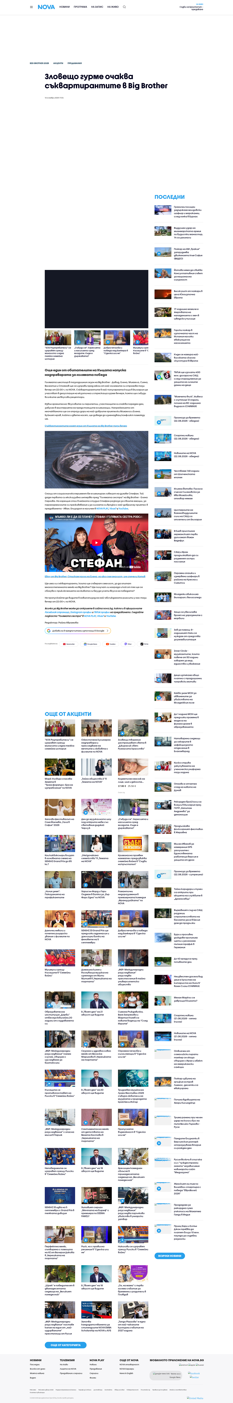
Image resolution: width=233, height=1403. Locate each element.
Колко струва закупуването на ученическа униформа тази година (187, 767)
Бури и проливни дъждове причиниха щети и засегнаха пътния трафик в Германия (186, 940)
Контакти (108, 1390)
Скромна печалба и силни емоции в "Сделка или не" (132, 1054)
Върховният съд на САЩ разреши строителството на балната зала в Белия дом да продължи (188, 916)
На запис (97, 6)
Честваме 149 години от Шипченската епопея (186, 474)
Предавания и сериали (71, 1373)
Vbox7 (112, 508)
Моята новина (37, 1373)
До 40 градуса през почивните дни (185, 960)
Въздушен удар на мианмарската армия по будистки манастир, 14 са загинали (188, 233)
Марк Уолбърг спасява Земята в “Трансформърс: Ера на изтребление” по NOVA (59, 783)
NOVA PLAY (102, 508)
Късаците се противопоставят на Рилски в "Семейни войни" (60, 1093)
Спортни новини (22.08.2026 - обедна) (186, 437)
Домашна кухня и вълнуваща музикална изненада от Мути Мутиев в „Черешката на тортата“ (96, 975)
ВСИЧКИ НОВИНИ (169, 1255)
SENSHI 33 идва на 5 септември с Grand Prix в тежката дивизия (59, 1210)
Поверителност (132, 1390)
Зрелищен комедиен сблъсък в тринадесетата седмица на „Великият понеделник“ (131, 1174)
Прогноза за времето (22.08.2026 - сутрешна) (188, 873)
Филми (93, 1378)
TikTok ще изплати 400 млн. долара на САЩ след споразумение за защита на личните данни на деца (187, 378)
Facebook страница (57, 612)
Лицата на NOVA (68, 1369)
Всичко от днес (37, 1369)
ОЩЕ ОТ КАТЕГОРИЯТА (66, 1345)
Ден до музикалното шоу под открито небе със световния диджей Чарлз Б (96, 823)
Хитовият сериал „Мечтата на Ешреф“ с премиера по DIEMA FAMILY (95, 1211)
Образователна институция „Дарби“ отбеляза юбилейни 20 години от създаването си (59, 1017)
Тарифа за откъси (84, 1390)
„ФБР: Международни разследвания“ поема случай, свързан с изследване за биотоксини (58, 1057)
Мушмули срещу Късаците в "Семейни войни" (58, 972)
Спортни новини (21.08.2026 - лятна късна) (185, 1018)
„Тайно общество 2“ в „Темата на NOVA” (94, 780)
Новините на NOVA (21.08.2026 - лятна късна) (185, 1036)
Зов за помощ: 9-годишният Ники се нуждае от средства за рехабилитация (187, 634)
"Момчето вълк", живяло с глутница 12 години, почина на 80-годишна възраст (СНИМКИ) (188, 401)
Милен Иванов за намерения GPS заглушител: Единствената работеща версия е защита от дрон (186, 851)
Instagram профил (81, 612)
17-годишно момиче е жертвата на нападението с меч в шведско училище (186, 314)
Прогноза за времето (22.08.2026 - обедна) (187, 419)
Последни (35, 1364)
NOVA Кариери (127, 1369)
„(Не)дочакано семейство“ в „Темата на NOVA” (94, 858)
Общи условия (119, 1390)
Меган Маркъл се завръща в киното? (185, 999)
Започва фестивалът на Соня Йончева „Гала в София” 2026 (59, 822)
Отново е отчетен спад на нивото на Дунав (185, 786)
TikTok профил (102, 612)
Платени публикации (37, 1392)
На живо (113, 6)
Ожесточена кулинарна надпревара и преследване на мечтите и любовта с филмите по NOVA (96, 745)
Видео (33, 1378)
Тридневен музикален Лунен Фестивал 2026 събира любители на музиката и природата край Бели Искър (132, 1096)
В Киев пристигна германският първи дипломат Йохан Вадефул (186, 536)
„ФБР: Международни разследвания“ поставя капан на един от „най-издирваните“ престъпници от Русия (59, 1327)
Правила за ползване (159, 1390)
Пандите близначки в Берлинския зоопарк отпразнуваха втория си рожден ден (187, 1143)
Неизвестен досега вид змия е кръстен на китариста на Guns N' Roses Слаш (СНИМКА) (188, 981)
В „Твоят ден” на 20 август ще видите (92, 1091)
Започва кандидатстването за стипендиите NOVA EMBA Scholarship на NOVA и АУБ (96, 1326)
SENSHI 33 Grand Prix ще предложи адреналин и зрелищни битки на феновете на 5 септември (95, 936)
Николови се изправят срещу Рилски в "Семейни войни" (133, 1249)
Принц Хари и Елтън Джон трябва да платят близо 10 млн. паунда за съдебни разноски (186, 1232)
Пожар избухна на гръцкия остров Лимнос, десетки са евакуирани (186, 1083)
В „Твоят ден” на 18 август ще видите (92, 1287)
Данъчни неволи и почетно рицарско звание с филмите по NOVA (57, 935)
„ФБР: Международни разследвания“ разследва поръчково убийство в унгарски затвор (131, 1213)
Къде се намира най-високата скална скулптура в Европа (186, 357)
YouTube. (111, 616)
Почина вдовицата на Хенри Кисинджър (187, 1101)
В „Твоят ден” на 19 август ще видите (92, 1169)
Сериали (94, 1373)
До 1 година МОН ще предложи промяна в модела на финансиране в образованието (186, 720)
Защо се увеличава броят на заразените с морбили (188, 615)
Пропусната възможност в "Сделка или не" (132, 1132)
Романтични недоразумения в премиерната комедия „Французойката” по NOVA (132, 897)
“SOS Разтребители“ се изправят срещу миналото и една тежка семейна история (59, 744)
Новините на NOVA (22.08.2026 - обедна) (186, 455)
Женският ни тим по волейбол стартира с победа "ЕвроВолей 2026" (187, 1188)
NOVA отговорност (129, 1364)
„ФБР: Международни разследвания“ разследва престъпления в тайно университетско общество (131, 977)
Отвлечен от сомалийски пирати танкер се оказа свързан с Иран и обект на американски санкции (188, 1059)
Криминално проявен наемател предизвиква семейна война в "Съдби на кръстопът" (132, 859)
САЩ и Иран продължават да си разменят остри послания (186, 557)
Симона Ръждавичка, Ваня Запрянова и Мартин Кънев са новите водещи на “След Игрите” (133, 1017)
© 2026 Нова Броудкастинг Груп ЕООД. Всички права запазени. (52, 1398)
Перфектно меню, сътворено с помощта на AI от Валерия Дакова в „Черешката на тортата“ (59, 1252)
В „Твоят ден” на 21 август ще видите (92, 1013)
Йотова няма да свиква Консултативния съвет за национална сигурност (188, 275)
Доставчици (98, 1390)
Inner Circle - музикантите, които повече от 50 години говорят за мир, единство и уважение (187, 657)
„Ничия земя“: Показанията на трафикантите (55, 894)
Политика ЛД (145, 1390)
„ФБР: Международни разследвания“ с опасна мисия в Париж (59, 1132)
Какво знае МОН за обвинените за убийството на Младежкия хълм (185, 698)
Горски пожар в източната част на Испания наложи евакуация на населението (186, 336)
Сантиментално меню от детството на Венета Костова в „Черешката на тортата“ (95, 1135)
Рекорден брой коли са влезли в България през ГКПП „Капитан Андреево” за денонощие (187, 808)
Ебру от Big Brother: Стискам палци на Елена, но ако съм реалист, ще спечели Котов (95, 576)
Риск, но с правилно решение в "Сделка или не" (95, 1249)
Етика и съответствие (178, 1390)
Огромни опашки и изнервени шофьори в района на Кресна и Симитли (187, 578)
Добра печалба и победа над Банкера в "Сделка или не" (133, 933)
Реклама (33, 1390)
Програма (80, 6)
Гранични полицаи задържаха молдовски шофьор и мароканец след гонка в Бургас (187, 212)
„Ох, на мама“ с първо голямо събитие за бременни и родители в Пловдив (132, 1290)
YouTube (123, 508)
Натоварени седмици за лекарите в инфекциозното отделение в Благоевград (187, 744)
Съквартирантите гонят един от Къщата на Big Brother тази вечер (86, 425)
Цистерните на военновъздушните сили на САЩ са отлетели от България (188, 515)
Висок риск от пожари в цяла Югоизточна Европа (188, 294)
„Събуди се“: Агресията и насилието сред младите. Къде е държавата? (133, 823)
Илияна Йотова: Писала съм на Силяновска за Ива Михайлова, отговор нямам (188, 493)
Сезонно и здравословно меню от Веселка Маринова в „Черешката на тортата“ (96, 1055)
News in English (126, 1373)
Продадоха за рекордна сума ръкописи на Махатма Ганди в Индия (187, 1210)
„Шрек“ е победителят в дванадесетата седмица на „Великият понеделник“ (59, 1290)
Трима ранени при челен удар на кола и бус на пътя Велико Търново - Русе (188, 1122)
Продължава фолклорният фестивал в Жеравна (188, 829)
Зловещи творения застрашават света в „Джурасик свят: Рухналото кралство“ (132, 744)
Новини (64, 6)
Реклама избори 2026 (45, 1390)
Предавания (96, 1369)
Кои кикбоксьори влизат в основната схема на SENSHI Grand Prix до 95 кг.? (59, 859)
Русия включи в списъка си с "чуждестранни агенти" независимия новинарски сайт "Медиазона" (188, 1166)
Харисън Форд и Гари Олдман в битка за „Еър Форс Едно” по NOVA (95, 894)
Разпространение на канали (66, 1390)
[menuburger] (31, 6)
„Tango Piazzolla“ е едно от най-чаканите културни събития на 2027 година (131, 1326)
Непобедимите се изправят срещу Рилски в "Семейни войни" (59, 1171)
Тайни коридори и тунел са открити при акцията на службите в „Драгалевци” (188, 894)
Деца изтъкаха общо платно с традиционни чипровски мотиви (188, 678)
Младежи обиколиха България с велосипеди (187, 596)
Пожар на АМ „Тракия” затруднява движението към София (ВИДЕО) (188, 254)
